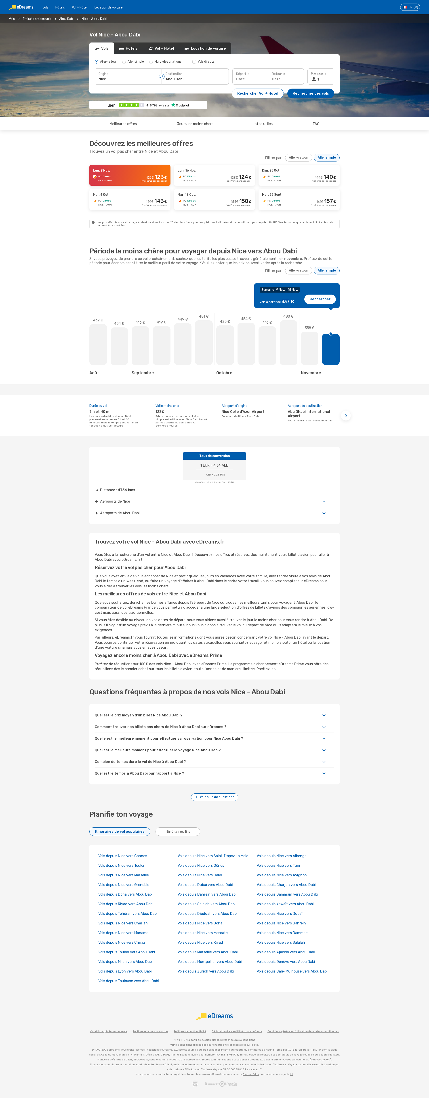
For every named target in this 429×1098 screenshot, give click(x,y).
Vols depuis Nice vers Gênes (201, 865)
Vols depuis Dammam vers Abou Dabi (287, 894)
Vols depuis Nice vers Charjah (123, 923)
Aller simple (327, 157)
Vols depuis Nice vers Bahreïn (281, 923)
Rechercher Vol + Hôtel (257, 93)
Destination (174, 74)
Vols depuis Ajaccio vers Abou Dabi (286, 952)
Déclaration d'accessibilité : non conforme (237, 1031)
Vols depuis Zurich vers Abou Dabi (206, 971)
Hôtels (60, 7)
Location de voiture (109, 7)
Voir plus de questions (217, 797)
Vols (45, 7)
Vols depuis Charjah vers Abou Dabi (286, 885)
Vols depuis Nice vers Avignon (282, 875)
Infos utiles (263, 124)
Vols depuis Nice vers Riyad (200, 942)
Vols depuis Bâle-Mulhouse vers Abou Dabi (292, 971)
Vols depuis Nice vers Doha (200, 923)
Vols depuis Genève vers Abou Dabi (286, 962)
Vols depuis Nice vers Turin (279, 865)
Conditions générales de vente (108, 1031)
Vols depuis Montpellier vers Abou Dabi (210, 962)
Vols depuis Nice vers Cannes (122, 856)
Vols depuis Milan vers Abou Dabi (125, 962)
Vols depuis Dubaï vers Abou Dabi (205, 885)
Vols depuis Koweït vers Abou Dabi (285, 904)
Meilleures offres (123, 124)
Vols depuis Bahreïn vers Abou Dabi (207, 894)
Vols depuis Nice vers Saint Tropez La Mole (213, 856)
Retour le (278, 74)
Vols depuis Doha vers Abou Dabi (125, 894)
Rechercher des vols (311, 93)
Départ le (242, 74)
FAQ (316, 124)
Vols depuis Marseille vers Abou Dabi (208, 952)
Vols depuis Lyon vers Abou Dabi (125, 971)
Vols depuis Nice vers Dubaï (279, 913)
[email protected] (320, 1059)
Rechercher (320, 299)
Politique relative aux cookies (150, 1031)
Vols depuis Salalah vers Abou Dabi (207, 904)
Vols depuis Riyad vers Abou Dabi (125, 904)
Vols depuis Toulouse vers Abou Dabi (128, 981)
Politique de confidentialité (190, 1031)
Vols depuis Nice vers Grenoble (123, 885)
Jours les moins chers (195, 124)
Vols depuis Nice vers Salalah (281, 942)
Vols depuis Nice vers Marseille (123, 875)
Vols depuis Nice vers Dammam (283, 933)
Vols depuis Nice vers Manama (123, 933)
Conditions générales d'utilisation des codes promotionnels (303, 1031)
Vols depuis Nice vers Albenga (282, 856)
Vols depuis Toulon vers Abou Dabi (126, 952)
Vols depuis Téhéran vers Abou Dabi (128, 913)
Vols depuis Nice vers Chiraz (121, 942)
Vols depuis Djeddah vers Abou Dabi (208, 913)
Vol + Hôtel (79, 7)
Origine (103, 74)
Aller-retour (298, 157)
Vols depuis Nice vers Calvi (200, 875)
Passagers (318, 73)
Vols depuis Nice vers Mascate (203, 933)
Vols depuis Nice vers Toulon (121, 865)
